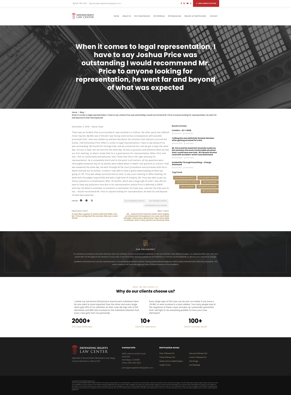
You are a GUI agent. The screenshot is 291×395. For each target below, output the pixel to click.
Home (116, 16)
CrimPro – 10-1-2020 (181, 130)
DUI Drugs (193, 361)
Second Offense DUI (198, 353)
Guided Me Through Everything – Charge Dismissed (191, 163)
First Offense (187, 186)
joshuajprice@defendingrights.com (106, 3)
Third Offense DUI (167, 357)
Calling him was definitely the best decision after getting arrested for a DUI (193, 139)
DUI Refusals (194, 365)
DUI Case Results (142, 16)
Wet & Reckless (210, 191)
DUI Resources (174, 16)
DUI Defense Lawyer (158, 201)
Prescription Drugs (207, 186)
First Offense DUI (166, 353)
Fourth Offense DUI (197, 357)
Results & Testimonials (195, 16)
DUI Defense (159, 16)
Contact (214, 16)
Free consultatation (207, 3)
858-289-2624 (81, 3)
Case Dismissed (210, 182)
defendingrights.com (89, 381)
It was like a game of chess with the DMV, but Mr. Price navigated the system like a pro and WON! (95, 216)
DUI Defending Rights (134, 201)
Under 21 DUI (164, 365)
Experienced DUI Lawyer (156, 205)
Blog (82, 112)
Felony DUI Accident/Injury (171, 361)
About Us (127, 16)
